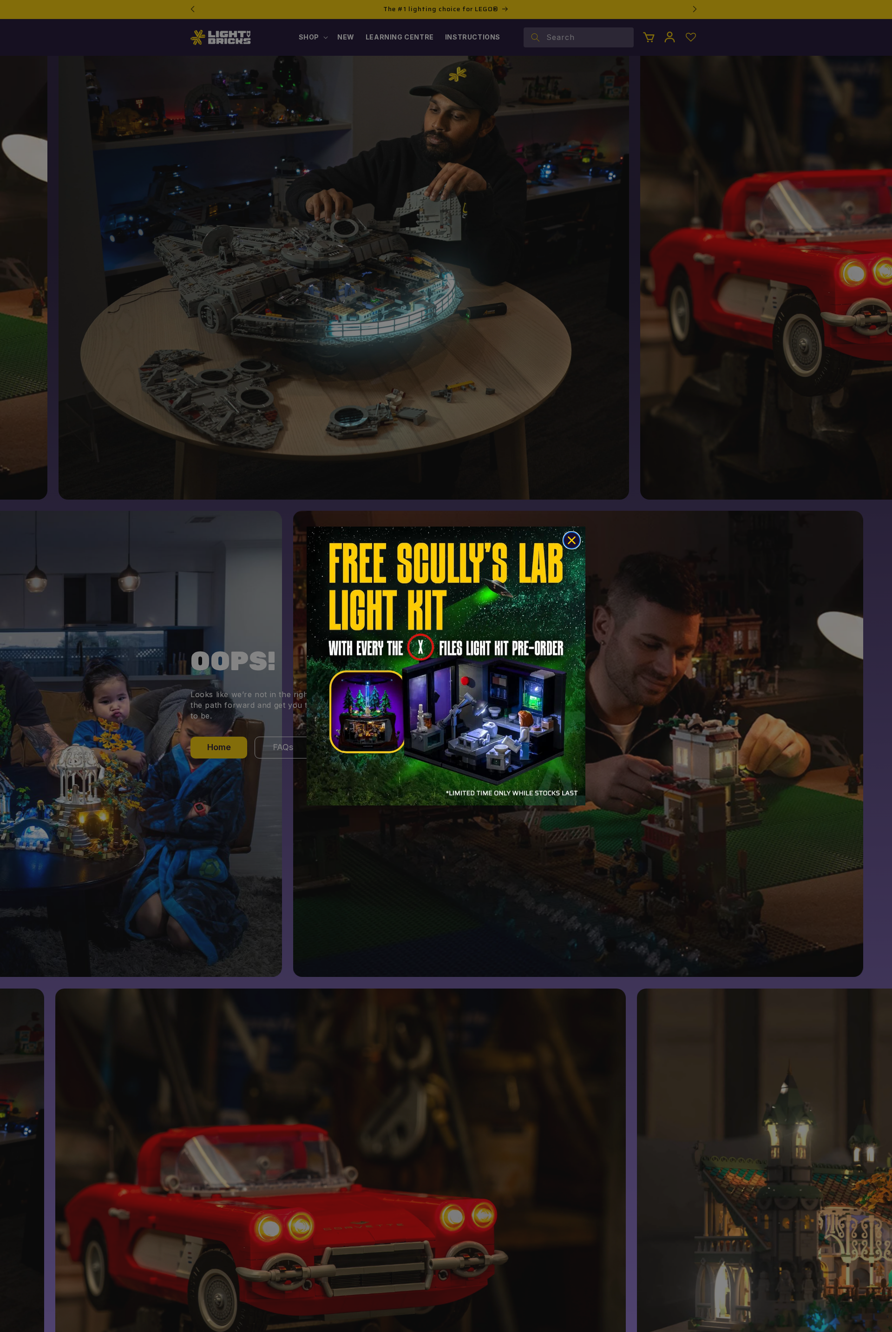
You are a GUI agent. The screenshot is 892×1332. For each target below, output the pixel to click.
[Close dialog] (572, 540)
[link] (446, 666)
